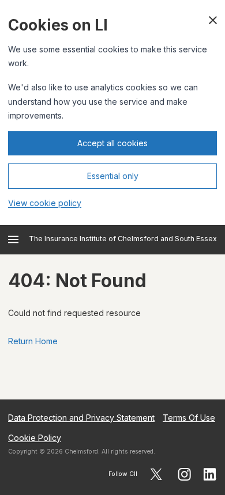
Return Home (33, 341)
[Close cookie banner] (213, 20)
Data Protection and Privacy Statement (81, 417)
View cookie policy (44, 203)
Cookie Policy (34, 438)
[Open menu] (13, 239)
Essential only (112, 176)
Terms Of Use (189, 417)
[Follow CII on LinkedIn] (210, 474)
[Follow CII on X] (156, 474)
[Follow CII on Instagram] (184, 474)
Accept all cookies (112, 143)
